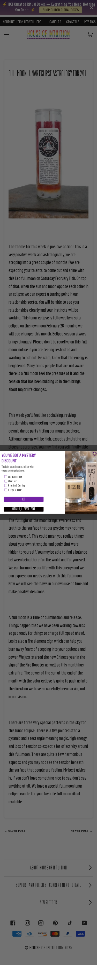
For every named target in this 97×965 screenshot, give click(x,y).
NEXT (23, 499)
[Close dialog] (94, 453)
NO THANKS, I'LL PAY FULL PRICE (23, 509)
